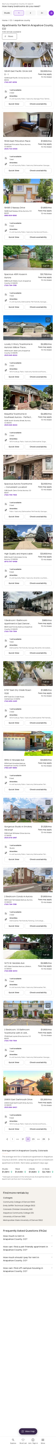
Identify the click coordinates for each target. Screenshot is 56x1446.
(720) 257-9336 (10, 82)
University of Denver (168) (14, 1216)
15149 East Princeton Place (17, 141)
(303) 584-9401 (10, 1107)
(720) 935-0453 (10, 701)
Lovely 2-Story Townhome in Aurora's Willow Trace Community (18, 347)
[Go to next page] (49, 1139)
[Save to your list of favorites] (48, 47)
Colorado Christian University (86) (18, 1209)
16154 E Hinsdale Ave (14, 760)
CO (11, 20)
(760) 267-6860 (10, 768)
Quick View (14, 104)
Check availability (38, 104)
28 (43, 1139)
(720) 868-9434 (10, 971)
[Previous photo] (5, 55)
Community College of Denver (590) (19, 1202)
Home (5, 20)
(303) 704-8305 (10, 149)
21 (23, 1139)
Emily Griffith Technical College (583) (19, 1206)
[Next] (51, 13)
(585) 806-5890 (10, 215)
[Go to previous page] (7, 1139)
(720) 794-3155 (10, 285)
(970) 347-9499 (10, 561)
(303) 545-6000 (10, 355)
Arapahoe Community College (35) (18, 1213)
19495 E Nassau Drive (14, 208)
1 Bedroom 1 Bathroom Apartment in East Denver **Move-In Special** (17, 623)
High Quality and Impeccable (18, 554)
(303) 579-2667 (10, 838)
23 (33, 1139)
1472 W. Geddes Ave (14, 963)
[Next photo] (51, 55)
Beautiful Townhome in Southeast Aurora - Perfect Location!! (17, 417)
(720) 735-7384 (10, 495)
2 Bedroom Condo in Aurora (18, 896)
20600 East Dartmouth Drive (18, 1099)
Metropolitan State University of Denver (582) (23, 1220)
